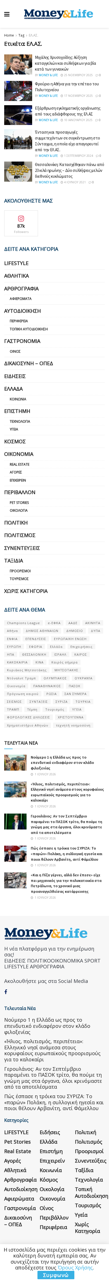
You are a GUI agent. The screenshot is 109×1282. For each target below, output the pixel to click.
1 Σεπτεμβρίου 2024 (78, 156)
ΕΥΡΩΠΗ (14, 646)
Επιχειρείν (18, 480)
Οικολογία (19, 510)
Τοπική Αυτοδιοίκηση (29, 329)
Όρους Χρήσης (75, 1267)
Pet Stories (19, 502)
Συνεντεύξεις (22, 548)
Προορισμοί (20, 571)
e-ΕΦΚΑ (54, 623)
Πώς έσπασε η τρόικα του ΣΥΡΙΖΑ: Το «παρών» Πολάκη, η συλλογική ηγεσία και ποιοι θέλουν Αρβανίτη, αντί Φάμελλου (66, 854)
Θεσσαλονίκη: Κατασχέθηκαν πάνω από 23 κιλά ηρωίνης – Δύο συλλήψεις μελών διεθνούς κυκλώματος (69, 170)
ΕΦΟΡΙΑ (35, 646)
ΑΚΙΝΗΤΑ (92, 623)
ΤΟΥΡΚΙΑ (83, 701)
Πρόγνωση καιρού (23, 694)
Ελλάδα (13, 388)
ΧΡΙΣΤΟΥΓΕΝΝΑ (71, 717)
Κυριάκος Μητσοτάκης (27, 670)
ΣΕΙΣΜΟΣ (14, 701)
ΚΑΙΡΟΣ (80, 654)
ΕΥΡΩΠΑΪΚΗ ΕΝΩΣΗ (70, 639)
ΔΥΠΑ (95, 631)
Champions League (23, 623)
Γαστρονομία (22, 341)
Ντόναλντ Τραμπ (21, 678)
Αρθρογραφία (21, 288)
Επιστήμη (17, 411)
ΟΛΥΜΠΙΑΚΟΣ (55, 678)
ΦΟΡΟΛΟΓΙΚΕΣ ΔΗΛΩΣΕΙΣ (28, 717)
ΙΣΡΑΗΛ (60, 654)
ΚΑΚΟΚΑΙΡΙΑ (17, 662)
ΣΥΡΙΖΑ (62, 701)
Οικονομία (18, 454)
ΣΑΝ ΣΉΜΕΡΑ (76, 694)
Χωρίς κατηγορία (26, 591)
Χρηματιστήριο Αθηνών (27, 725)
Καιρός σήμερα (64, 662)
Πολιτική (16, 522)
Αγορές (16, 472)
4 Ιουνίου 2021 (74, 182)
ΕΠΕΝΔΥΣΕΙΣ (35, 639)
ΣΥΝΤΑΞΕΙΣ (39, 701)
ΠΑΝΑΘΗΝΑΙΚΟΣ (47, 686)
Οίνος (15, 351)
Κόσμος (15, 441)
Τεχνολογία (20, 421)
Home (9, 35)
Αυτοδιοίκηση (22, 310)
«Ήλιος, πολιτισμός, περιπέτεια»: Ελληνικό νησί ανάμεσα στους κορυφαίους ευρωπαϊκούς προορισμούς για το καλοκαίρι (67, 792)
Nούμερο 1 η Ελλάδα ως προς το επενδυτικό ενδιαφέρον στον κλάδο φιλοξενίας (62, 763)
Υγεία (14, 429)
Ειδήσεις (15, 376)
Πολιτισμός (19, 535)
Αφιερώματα (21, 298)
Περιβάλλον (19, 492)
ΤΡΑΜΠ (13, 709)
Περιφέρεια (19, 321)
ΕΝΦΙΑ (12, 639)
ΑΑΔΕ (72, 623)
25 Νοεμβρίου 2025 (78, 75)
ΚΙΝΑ (39, 662)
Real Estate (19, 464)
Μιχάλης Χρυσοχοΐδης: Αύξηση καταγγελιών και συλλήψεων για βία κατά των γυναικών (65, 63)
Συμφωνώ (56, 1275)
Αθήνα (12, 631)
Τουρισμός (19, 578)
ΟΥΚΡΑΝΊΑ (84, 678)
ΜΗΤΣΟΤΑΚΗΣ (66, 670)
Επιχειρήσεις (81, 646)
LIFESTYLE (16, 263)
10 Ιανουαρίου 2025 (78, 120)
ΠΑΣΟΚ (74, 686)
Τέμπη (32, 709)
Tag (21, 35)
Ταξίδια (13, 560)
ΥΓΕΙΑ (77, 709)
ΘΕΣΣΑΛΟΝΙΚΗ (34, 654)
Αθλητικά (16, 275)
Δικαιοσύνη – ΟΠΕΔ (28, 363)
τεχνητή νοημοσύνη (73, 725)
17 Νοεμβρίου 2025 (78, 96)
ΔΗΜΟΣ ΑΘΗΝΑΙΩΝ (42, 631)
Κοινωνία (18, 399)
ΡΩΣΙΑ (51, 694)
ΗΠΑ (10, 654)
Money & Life (48, 75)
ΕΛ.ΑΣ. (33, 35)
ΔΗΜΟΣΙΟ (74, 631)
